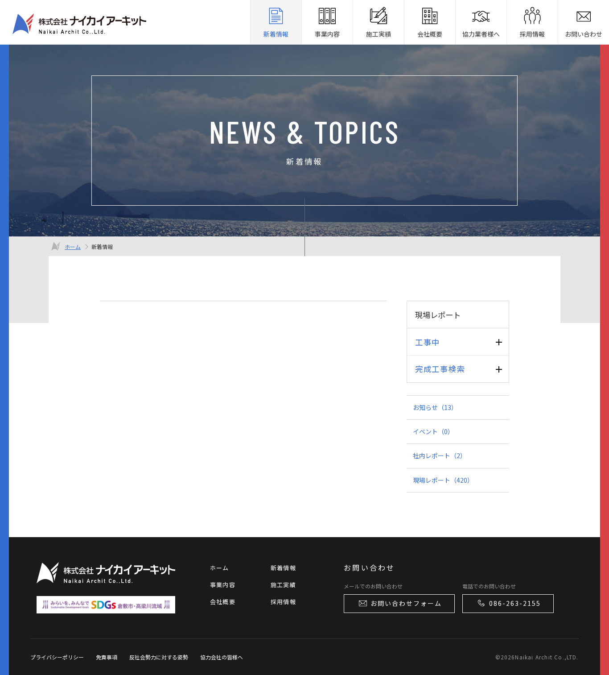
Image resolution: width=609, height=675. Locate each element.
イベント (433, 431)
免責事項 (106, 657)
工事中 (427, 342)
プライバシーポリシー (57, 657)
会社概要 (222, 601)
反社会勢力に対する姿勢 (158, 657)
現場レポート (443, 480)
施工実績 (283, 584)
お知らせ (435, 407)
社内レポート (439, 455)
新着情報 (283, 567)
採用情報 (283, 601)
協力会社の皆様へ (221, 657)
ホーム (73, 246)
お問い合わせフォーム (406, 603)
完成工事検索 (440, 368)
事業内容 (222, 584)
